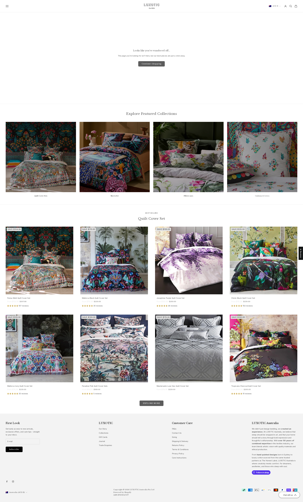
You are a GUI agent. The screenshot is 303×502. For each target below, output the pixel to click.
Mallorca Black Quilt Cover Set (95, 298)
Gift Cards (103, 437)
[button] (13, 306)
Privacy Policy (178, 453)
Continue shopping (151, 64)
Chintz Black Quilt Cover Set (243, 298)
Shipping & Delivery (180, 441)
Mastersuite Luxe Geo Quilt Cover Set (173, 386)
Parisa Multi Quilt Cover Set (18, 298)
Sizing (174, 437)
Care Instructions (179, 458)
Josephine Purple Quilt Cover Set (171, 298)
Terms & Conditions (180, 449)
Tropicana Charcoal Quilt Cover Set (246, 386)
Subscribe (14, 449)
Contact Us (177, 433)
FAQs (174, 429)
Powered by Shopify (122, 492)
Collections (103, 433)
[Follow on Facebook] (7, 481)
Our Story (103, 429)
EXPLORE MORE (151, 403)
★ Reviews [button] (301, 253)
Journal (102, 441)
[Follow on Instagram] (13, 481)
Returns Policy (178, 445)
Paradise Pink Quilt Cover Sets (95, 386)
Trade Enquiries (105, 445)
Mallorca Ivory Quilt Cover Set (19, 386)
